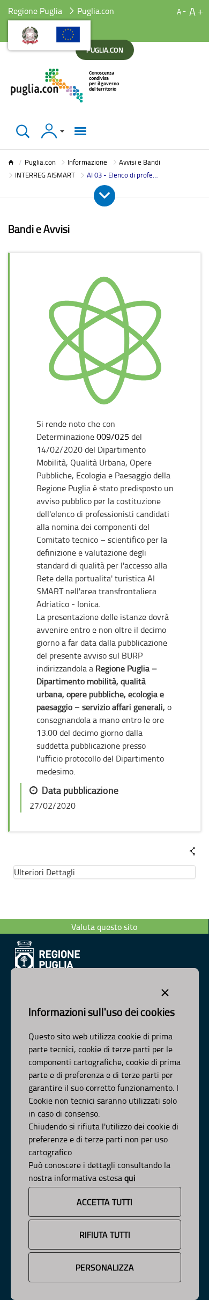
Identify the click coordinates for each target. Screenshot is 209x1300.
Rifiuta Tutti (104, 1234)
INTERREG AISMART (45, 175)
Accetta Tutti (104, 1202)
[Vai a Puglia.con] (66, 85)
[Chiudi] (23, 131)
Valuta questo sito (104, 927)
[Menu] (80, 131)
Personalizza (105, 1267)
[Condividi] (192, 851)
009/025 (112, 436)
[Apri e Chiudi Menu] (104, 195)
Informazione (87, 162)
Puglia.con (40, 162)
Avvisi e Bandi (139, 162)
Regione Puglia (35, 11)
